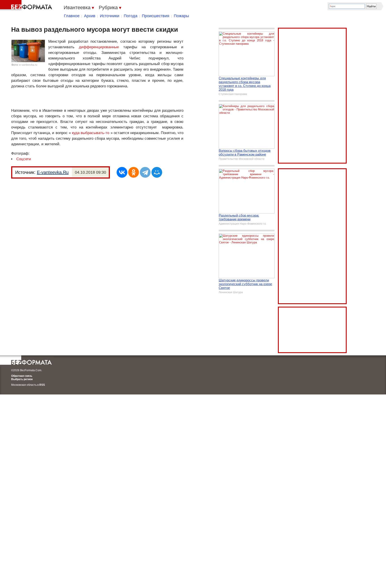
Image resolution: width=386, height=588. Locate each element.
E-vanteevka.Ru (53, 172)
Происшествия (155, 16)
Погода (130, 16)
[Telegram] (145, 172)
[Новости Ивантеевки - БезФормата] (27, 5)
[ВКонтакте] (122, 172)
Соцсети (23, 159)
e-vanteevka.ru (28, 64)
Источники (109, 16)
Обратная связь (21, 375)
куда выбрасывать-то (90, 133)
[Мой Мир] (156, 172)
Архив (89, 16)
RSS (42, 384)
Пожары (181, 16)
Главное (72, 16)
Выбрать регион (22, 379)
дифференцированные (99, 47)
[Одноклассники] (133, 172)
